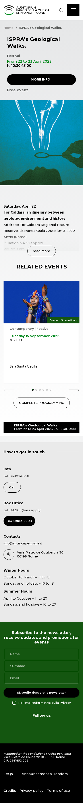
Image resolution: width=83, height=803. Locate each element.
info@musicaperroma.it (23, 543)
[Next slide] (74, 389)
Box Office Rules (19, 521)
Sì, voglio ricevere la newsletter (41, 692)
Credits (10, 790)
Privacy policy (31, 790)
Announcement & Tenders (45, 774)
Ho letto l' (44, 702)
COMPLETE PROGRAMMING (41, 403)
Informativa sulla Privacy (52, 702)
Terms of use (58, 790)
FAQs (8, 774)
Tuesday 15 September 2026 (35, 336)
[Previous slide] (9, 389)
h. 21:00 (16, 340)
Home (8, 28)
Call (12, 487)
